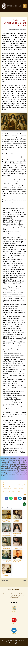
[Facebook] (11, 602)
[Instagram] (16, 602)
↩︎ (23, 488)
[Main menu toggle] (25, 6)
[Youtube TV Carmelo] (14, 602)
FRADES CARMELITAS (14, 6)
